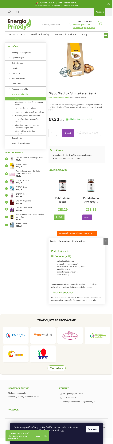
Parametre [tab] (64, 241)
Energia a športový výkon (25, 108)
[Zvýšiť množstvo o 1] (57, 131)
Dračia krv (16, 73)
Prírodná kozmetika (20, 89)
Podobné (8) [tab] (79, 241)
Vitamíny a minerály (20, 94)
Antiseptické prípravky (21, 52)
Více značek (55, 368)
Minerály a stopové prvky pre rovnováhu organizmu (27, 126)
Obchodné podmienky (17, 393)
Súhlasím (92, 429)
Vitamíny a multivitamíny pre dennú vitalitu (29, 103)
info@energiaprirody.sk (84, 27)
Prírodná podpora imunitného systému (27, 120)
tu (62, 430)
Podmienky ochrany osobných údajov (23, 396)
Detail (59, 217)
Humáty (15, 68)
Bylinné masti (17, 63)
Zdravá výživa (18, 138)
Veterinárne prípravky (21, 143)
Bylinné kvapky (18, 57)
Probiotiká (16, 83)
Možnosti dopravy (87, 133)
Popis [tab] (53, 241)
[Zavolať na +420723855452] (12, 12)
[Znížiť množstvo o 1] (57, 135)
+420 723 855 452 (84, 21)
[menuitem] (16, 35)
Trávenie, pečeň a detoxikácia (27, 115)
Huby (17, 98)
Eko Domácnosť (18, 78)
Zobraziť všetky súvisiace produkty (77, 233)
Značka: (77, 97)
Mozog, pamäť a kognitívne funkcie (29, 112)
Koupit (68, 133)
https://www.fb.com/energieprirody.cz (79, 401)
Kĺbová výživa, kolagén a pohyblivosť (25, 132)
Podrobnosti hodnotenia (59, 97)
